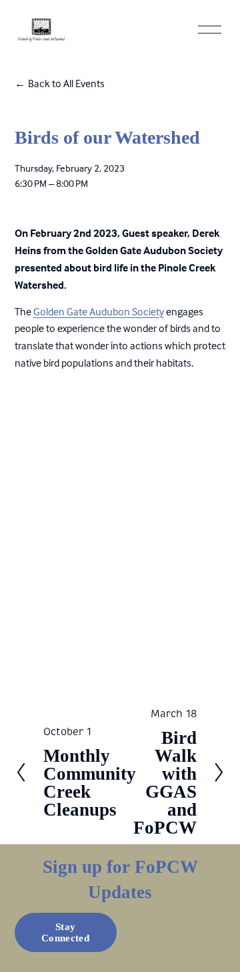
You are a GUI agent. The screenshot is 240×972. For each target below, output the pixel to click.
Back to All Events (66, 83)
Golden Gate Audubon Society (98, 311)
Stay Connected (65, 932)
